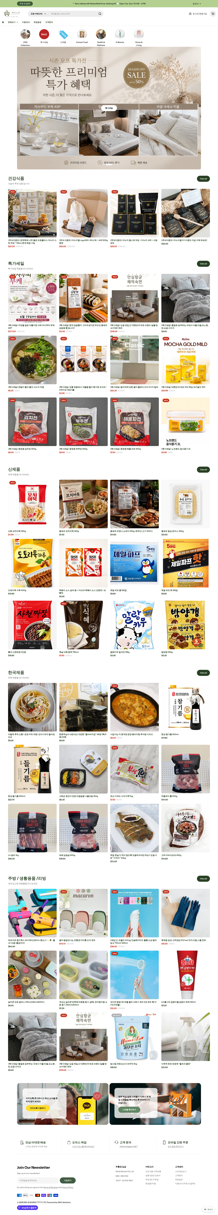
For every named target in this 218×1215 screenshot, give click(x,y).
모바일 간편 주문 (178, 1142)
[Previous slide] (100, 164)
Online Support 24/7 (129, 1146)
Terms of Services (50, 1187)
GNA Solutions (64, 1202)
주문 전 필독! (25, 3)
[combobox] (65, 14)
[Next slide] (117, 164)
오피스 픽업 (79, 1142)
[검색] (99, 13)
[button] (106, 164)
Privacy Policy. (67, 1187)
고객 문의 (125, 1142)
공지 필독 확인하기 (176, 1146)
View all (203, 178)
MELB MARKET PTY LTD (35, 1202)
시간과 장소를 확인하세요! (83, 1146)
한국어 (195, 4)
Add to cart (32, 233)
